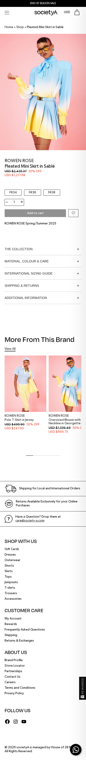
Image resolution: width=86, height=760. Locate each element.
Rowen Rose (19, 160)
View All (10, 348)
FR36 (32, 192)
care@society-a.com (29, 520)
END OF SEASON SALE (43, 3)
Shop (20, 27)
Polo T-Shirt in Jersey (19, 420)
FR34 (13, 192)
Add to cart (35, 213)
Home (9, 27)
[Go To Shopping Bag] (77, 12)
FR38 (51, 192)
